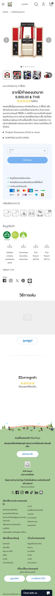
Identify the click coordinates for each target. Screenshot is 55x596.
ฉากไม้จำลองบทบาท (18, 12)
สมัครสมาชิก (27, 454)
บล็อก (5, 555)
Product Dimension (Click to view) (22, 132)
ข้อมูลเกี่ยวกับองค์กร (35, 543)
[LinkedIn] (36, 492)
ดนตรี (30, 506)
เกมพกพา (31, 514)
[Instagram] (22, 492)
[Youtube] (26, 492)
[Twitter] (12, 492)
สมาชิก (5, 559)
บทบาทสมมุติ (32, 518)
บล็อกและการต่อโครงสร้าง (12, 524)
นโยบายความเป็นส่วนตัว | (11, 594)
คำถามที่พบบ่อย (8, 562)
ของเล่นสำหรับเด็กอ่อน (10, 513)
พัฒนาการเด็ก (8, 551)
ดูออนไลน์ (14, 578)
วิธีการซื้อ (6, 547)
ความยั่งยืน (31, 551)
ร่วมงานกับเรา (32, 562)
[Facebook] (17, 492)
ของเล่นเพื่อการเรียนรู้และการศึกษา (14, 532)
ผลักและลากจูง (32, 521)
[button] (7, 75)
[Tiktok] (31, 492)
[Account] (43, 3)
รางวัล (30, 559)
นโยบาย (30, 547)
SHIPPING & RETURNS (17, 137)
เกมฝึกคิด (6, 528)
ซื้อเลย (27, 168)
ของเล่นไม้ (6, 543)
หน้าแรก (5, 12)
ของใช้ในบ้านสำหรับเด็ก (35, 510)
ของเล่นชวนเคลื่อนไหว (10, 509)
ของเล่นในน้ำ (32, 525)
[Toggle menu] (3, 4)
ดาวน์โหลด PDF (38, 578)
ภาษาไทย (24, 4)
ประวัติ (30, 555)
